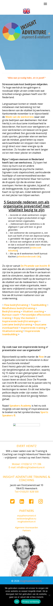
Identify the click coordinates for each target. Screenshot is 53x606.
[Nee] (49, 595)
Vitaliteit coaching (33, 311)
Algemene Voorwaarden (26, 527)
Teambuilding (38, 305)
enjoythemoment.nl (26, 515)
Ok (16, 601)
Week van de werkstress (19, 117)
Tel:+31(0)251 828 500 (27, 491)
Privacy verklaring (30, 601)
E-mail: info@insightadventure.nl (26, 467)
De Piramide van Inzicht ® (35, 265)
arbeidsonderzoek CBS (28, 256)
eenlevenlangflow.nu (26, 518)
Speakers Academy (20, 405)
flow (41, 356)
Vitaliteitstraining (12, 331)
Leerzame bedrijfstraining (17, 324)
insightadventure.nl (26, 521)
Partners (27, 530)
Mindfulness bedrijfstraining (18, 308)
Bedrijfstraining (11, 311)
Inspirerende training (33, 327)
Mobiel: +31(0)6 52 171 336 (26, 464)
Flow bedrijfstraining (16, 305)
